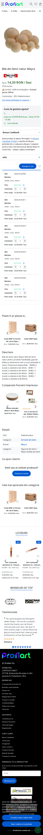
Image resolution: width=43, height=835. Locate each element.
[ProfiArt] (14, 4)
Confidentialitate (8, 703)
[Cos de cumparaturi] (40, 4)
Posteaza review (21, 473)
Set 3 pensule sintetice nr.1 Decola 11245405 (11, 564)
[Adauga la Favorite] (39, 166)
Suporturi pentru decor (28, 11)
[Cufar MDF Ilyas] (30, 327)
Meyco (24, 444)
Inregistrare (6, 744)
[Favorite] (35, 4)
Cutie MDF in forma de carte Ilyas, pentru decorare (12, 340)
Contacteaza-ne (7, 719)
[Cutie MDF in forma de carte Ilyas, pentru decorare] (12, 327)
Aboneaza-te (9, 781)
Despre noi (6, 690)
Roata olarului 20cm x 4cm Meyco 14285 (12, 409)
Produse (4, 11)
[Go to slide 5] (23, 647)
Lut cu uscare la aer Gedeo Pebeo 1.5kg (31, 413)
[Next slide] (35, 333)
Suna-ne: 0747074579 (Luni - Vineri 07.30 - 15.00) (21, 118)
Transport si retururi (9, 756)
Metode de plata (8, 753)
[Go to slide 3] (18, 647)
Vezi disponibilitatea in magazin (16, 100)
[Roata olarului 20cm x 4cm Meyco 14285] (12, 397)
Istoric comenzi (7, 747)
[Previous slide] (7, 333)
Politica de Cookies (8, 706)
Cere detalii (12, 123)
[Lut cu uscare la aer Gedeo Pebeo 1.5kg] (30, 397)
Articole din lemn (28, 440)
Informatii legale (7, 725)
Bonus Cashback (11, 132)
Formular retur (7, 694)
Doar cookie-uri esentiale (21, 824)
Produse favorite (8, 750)
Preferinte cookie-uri (21, 830)
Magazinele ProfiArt (9, 697)
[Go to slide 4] (20, 647)
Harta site (5, 709)
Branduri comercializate (10, 687)
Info (5, 157)
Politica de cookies (24, 807)
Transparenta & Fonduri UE (11, 684)
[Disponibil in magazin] (23, 185)
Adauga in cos (27, 166)
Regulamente (6, 728)
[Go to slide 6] (25, 647)
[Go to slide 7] (27, 647)
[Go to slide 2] (15, 647)
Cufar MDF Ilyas (30, 339)
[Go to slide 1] (13, 647)
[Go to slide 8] (30, 647)
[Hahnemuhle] (21, 605)
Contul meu (6, 741)
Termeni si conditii (8, 700)
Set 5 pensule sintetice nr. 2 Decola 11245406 (32, 564)
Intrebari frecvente (8, 722)
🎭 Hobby (14, 11)
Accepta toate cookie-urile (21, 817)
